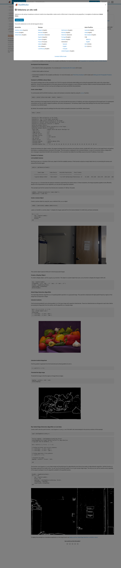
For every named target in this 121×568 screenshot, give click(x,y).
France (40, 41)
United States (18, 34)
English (65, 46)
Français (65, 48)
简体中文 (88, 39)
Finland (40, 39)
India (86, 32)
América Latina (19, 30)
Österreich (64, 34)
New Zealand (88, 34)
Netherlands (64, 30)
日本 (86, 44)
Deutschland (41, 34)
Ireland (40, 44)
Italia (39, 46)
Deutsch (65, 44)
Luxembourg (41, 48)
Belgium (40, 30)
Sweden (63, 39)
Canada (17, 32)
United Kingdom (65, 51)
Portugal (63, 37)
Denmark (40, 32)
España (40, 37)
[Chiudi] (105, 5)
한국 (86, 46)
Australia (87, 30)
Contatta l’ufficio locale (60, 56)
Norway (63, 32)
